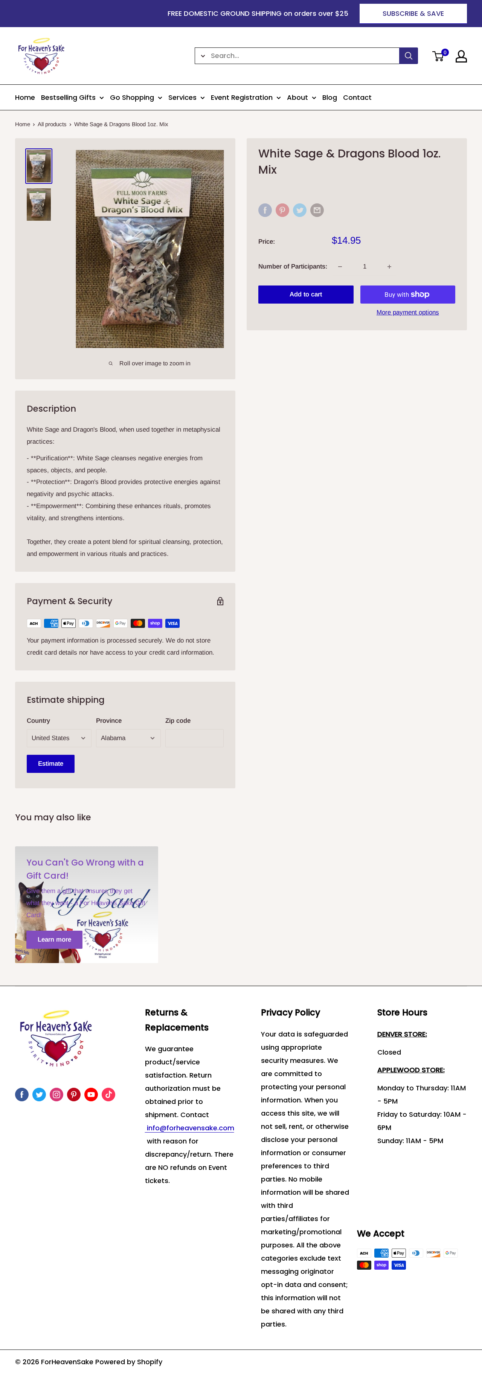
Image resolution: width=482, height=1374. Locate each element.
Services (182, 97)
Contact (357, 97)
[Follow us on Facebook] (22, 1094)
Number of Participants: (292, 266)
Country (38, 720)
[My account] (461, 56)
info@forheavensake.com (189, 1128)
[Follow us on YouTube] (91, 1094)
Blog (329, 97)
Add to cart (306, 294)
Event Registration (242, 97)
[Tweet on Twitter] (300, 210)
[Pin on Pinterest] (282, 210)
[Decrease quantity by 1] (340, 267)
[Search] (408, 55)
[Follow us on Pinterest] (74, 1094)
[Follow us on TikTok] (108, 1094)
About (297, 97)
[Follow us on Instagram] (56, 1094)
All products (52, 124)
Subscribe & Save (413, 13)
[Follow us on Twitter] (39, 1094)
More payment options (408, 312)
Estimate (50, 763)
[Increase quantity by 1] (389, 267)
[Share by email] (317, 210)
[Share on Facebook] (265, 210)
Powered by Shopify (128, 1361)
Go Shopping (132, 97)
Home (25, 97)
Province (109, 720)
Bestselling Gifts (68, 97)
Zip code (178, 720)
